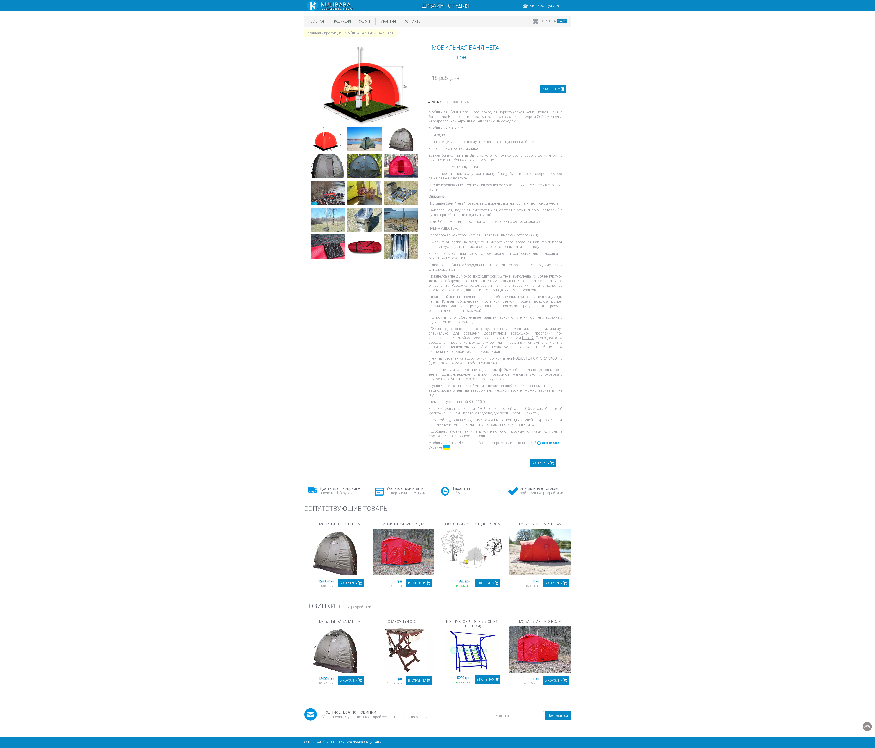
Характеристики (458, 102)
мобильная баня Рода (403, 524)
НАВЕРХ (867, 726)
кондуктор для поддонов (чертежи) (471, 623)
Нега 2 (528, 338)
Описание (434, 102)
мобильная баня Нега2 (540, 524)
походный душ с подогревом (472, 524)
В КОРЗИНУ (551, 89)
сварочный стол (403, 621)
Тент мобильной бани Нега (335, 524)
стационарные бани (516, 142)
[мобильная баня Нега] (328, 139)
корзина (553, 21)
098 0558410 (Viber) (543, 6)
